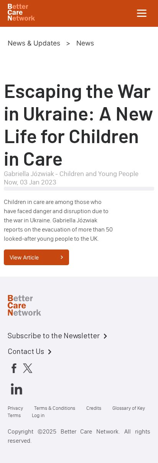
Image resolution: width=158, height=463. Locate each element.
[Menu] (141, 13)
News (85, 43)
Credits (93, 408)
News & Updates (34, 43)
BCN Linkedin (16, 389)
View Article (24, 257)
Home (31, 306)
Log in (38, 415)
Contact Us (26, 350)
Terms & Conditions (54, 408)
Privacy (15, 408)
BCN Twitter (27, 368)
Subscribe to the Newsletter (54, 335)
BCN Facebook (14, 368)
